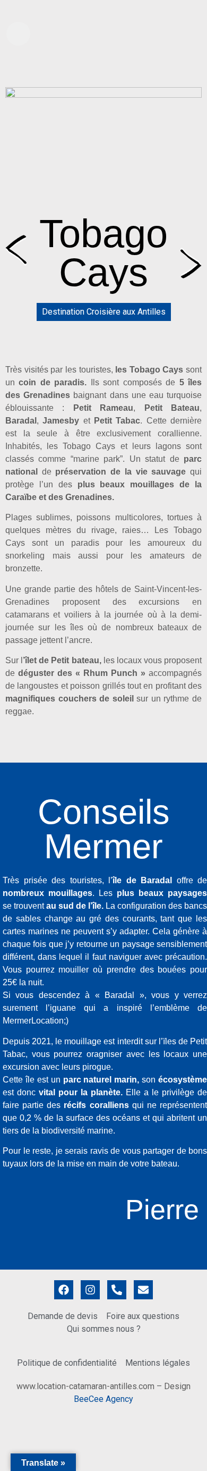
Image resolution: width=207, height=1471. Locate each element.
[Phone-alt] (116, 1289)
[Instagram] (90, 1289)
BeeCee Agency (103, 1399)
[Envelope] (143, 1289)
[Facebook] (63, 1289)
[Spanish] (197, 10)
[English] (186, 10)
